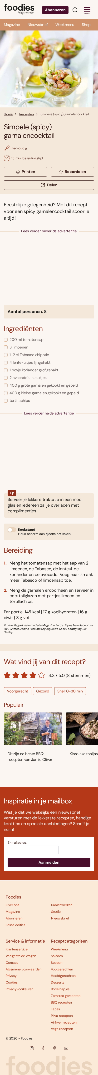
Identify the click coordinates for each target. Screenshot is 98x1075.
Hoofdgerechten (63, 976)
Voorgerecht (17, 691)
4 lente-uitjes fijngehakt (30, 362)
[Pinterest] (55, 1048)
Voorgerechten (62, 969)
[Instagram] (32, 1048)
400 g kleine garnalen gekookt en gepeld (44, 392)
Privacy (11, 976)
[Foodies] (19, 9)
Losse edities (15, 925)
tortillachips (20, 400)
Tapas (55, 1009)
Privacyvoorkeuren (19, 989)
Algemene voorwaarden (23, 969)
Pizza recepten (62, 1016)
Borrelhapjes (60, 989)
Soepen (56, 962)
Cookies (12, 982)
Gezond (42, 691)
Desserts (57, 982)
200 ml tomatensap (27, 339)
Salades (57, 956)
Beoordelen (75, 171)
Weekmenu (64, 24)
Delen (52, 184)
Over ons (12, 905)
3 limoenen (19, 347)
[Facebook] (43, 1048)
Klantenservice (17, 949)
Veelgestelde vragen (21, 956)
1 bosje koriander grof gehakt (34, 370)
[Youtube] (66, 1048)
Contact (12, 962)
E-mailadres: (17, 843)
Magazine (12, 24)
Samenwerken (61, 905)
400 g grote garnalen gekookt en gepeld (44, 385)
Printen (28, 171)
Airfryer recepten (64, 1022)
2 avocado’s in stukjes (28, 377)
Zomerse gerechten (65, 996)
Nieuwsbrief (38, 24)
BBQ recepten (61, 1002)
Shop (86, 24)
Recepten (26, 114)
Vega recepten (62, 1029)
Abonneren (55, 9)
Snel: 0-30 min (70, 691)
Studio (56, 911)
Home (8, 114)
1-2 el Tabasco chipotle (29, 354)
